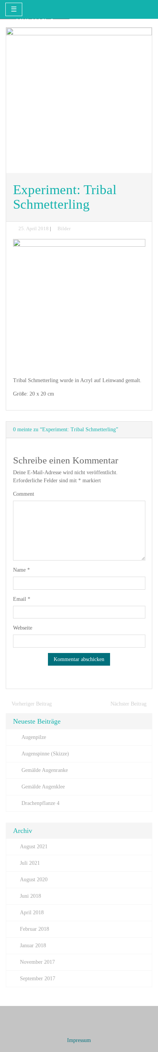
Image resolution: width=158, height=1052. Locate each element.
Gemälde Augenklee (43, 787)
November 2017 (37, 962)
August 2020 (34, 879)
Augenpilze (33, 737)
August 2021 (34, 846)
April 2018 (32, 912)
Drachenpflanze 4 (40, 803)
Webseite (22, 628)
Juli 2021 (30, 863)
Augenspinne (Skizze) (45, 754)
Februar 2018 (34, 929)
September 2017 (37, 978)
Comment (23, 494)
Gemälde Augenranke (44, 770)
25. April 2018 (33, 228)
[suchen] (145, 9)
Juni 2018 (30, 896)
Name (21, 570)
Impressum (79, 1040)
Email (21, 599)
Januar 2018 (33, 945)
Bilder (64, 228)
